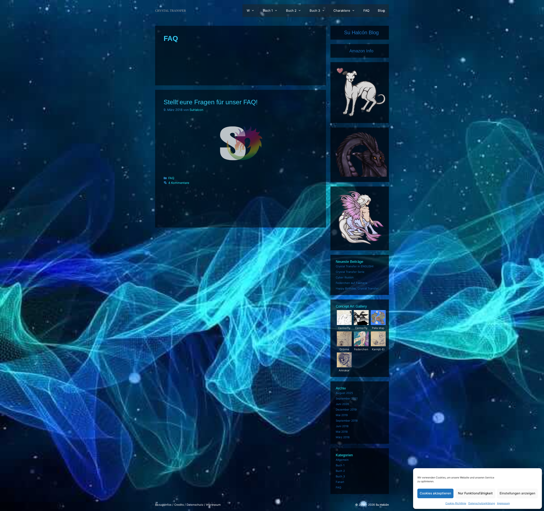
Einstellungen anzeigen (517, 493)
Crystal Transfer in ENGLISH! (355, 266)
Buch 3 (315, 11)
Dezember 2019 (346, 409)
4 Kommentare (178, 183)
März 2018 (343, 437)
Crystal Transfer (170, 10)
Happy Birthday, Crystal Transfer (357, 288)
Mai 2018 (342, 431)
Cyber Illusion (345, 277)
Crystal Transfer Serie (350, 271)
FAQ (366, 11)
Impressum (503, 503)
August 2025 (344, 393)
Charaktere (341, 11)
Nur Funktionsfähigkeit (475, 493)
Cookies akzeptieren (435, 493)
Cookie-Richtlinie (455, 503)
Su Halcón (382, 504)
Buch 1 (268, 11)
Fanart (340, 482)
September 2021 (347, 398)
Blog (381, 11)
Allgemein (342, 459)
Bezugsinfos (163, 504)
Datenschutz (195, 504)
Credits (179, 504)
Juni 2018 (342, 426)
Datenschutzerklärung (481, 503)
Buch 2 (291, 11)
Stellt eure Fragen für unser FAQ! (211, 102)
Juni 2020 (342, 404)
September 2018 (347, 420)
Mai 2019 (342, 415)
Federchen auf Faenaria (351, 283)
